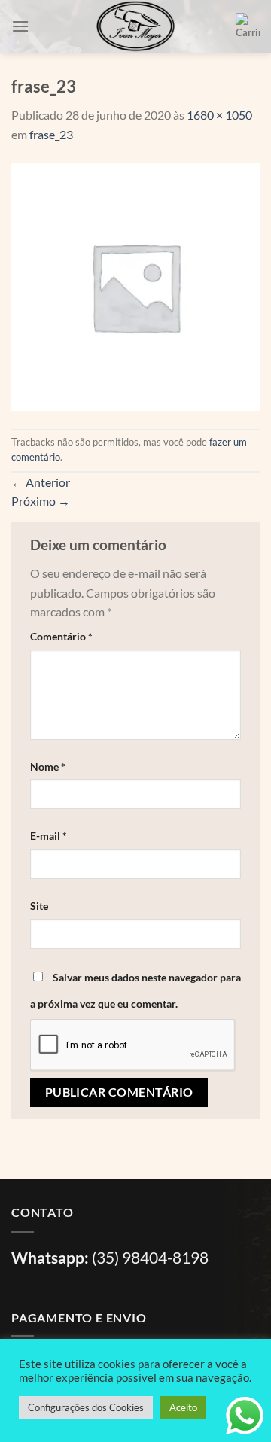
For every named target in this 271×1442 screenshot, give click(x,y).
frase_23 (51, 134)
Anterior (40, 482)
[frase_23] (135, 285)
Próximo (40, 501)
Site (39, 905)
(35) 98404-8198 (150, 1257)
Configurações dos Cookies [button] (86, 1407)
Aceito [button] (183, 1407)
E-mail (48, 835)
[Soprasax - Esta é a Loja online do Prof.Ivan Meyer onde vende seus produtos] (135, 26)
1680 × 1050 (219, 115)
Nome (47, 766)
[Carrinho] (248, 26)
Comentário (61, 636)
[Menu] (20, 26)
